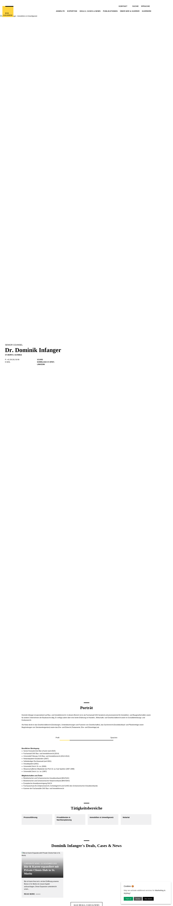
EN (142, 1)
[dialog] (146, 893)
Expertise (72, 11)
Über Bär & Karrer (130, 11)
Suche (135, 6)
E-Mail (7, 362)
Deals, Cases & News (90, 11)
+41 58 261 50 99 (13, 359)
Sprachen (113, 737)
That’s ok (128, 899)
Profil (57, 737)
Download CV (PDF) (45, 362)
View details (148, 899)
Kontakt (123, 6)
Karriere (146, 11)
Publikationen (110, 11)
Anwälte (60, 11)
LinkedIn (41, 364)
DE (142, 4)
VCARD (40, 359)
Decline (138, 899)
